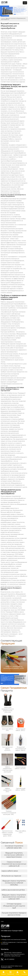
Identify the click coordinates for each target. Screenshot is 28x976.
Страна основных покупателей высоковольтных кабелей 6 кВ (14, 864)
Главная (3, 18)
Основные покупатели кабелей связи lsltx (14, 847)
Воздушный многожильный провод (14, 939)
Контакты (24, 973)
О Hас (17, 973)
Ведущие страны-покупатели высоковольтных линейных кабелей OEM (14, 897)
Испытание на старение (11, 876)
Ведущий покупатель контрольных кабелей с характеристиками (14, 855)
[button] (24, 659)
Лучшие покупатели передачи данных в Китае (14, 914)
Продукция (10, 973)
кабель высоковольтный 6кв (13, 890)
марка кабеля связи (10, 871)
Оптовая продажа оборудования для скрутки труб (14, 906)
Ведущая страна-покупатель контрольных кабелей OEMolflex (14, 883)
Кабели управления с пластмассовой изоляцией (14, 943)
